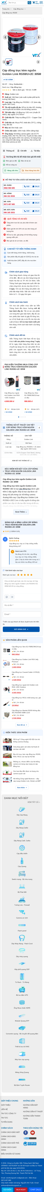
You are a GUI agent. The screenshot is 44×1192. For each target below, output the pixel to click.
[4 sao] (28, 575)
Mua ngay (21, 1190)
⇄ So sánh (8, 80)
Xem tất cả (21, 725)
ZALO (37, 186)
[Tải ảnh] (6, 597)
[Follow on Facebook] (25, 1132)
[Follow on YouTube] (32, 1132)
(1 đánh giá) (20, 90)
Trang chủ (5, 9)
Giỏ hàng (37, 2)
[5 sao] (31, 575)
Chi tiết (24, 151)
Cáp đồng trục (18, 9)
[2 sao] (21, 575)
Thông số (10, 151)
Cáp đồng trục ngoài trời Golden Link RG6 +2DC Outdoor (12, 395)
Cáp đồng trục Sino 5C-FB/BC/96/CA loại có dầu (31, 395)
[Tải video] (12, 597)
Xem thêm (21, 787)
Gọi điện (7, 1190)
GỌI (27, 186)
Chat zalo (35, 1190)
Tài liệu (37, 151)
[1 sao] (18, 575)
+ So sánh (8, 412)
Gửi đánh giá (20, 629)
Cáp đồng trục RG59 (9, 13)
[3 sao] (24, 575)
